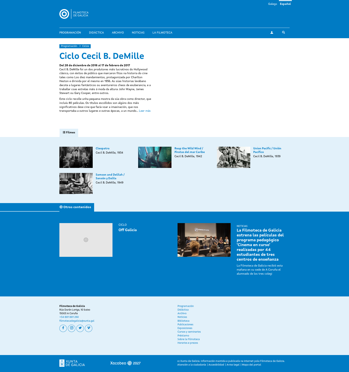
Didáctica (96, 32)
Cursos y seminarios (189, 332)
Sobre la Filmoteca (189, 339)
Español (285, 4)
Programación (70, 32)
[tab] (68, 133)
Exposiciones (185, 328)
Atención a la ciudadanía (191, 365)
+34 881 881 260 (69, 317)
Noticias (138, 32)
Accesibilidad (216, 365)
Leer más (145, 111)
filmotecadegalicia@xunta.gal (76, 321)
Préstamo (183, 335)
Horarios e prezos (188, 343)
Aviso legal (233, 365)
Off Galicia (128, 230)
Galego (272, 4)
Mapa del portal (251, 365)
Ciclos (85, 46)
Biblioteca (183, 321)
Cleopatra (102, 148)
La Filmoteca (162, 32)
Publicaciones (185, 324)
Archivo (118, 32)
